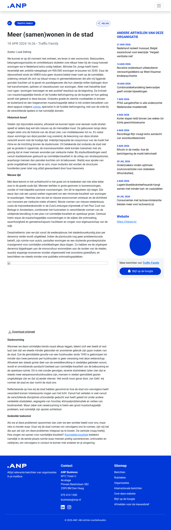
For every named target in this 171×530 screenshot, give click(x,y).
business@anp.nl (71, 499)
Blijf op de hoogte (124, 499)
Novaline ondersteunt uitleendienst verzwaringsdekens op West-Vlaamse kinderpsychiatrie (139, 71)
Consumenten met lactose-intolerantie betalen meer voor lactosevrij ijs (139, 202)
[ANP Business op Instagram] (69, 507)
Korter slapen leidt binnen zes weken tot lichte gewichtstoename (140, 120)
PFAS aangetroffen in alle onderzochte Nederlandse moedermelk (139, 105)
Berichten (119, 472)
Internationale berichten (128, 488)
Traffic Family (25, 23)
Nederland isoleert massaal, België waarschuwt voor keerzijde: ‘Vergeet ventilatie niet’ (138, 52)
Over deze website (124, 493)
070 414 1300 (69, 495)
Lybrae (37, 106)
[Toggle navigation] (159, 5)
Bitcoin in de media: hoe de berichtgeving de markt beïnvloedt (137, 151)
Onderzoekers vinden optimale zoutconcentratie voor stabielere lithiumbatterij (135, 169)
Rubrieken (120, 477)
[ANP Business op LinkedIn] (63, 507)
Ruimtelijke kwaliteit (76, 434)
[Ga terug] (9, 23)
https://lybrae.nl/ (127, 221)
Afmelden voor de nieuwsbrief (131, 504)
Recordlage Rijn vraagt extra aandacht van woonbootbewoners (139, 136)
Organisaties (121, 483)
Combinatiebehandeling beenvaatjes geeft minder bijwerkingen (138, 89)
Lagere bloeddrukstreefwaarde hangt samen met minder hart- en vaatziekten (140, 186)
